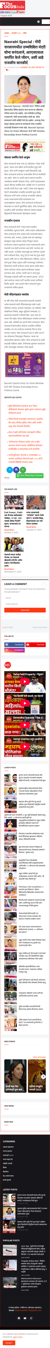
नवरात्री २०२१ (8, 1155)
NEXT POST (8, 627)
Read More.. (9, 530)
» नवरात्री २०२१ (15, 33)
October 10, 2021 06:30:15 (32, 67)
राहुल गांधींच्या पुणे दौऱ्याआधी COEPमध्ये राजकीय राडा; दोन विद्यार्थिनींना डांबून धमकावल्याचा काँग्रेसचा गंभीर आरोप (32, 956)
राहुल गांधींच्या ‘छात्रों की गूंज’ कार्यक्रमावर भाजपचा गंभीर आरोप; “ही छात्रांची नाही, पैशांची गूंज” (31, 876)
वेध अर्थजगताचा (8, 1176)
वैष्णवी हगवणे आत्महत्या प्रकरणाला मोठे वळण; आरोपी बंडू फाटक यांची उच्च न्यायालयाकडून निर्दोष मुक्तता (32, 903)
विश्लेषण (6, 1172)
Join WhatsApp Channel (31, 475)
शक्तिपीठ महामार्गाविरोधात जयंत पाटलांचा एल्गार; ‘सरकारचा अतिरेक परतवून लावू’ (30, 969)
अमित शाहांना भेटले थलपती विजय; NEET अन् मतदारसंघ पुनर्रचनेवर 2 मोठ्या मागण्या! (30, 1022)
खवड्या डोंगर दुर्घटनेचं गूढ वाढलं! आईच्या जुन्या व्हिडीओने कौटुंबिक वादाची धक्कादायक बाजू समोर (32, 804)
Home (6, 33)
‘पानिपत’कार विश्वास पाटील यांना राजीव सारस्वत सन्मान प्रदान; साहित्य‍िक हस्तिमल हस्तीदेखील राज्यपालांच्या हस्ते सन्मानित (25, 445)
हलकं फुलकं (7, 1180)
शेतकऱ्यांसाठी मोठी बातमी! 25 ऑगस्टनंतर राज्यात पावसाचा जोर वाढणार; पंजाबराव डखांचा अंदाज (30, 916)
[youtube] (25, 1318)
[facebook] (19, 1318)
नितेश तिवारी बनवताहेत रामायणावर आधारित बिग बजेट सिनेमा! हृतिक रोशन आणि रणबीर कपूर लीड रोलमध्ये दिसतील (25, 422)
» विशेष (24, 33)
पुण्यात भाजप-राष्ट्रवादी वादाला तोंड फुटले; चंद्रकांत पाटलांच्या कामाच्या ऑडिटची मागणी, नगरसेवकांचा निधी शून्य (32, 778)
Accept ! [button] (9, 1343)
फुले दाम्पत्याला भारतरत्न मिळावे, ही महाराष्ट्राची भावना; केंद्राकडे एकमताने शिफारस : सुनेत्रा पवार (32, 849)
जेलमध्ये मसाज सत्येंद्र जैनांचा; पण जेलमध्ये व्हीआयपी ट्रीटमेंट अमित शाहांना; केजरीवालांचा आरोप (13, 560)
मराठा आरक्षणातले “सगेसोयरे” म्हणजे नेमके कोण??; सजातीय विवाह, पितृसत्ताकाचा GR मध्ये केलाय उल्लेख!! (35, 518)
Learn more (17, 1337)
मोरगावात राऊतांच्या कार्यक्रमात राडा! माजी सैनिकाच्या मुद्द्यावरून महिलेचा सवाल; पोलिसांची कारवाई (31, 836)
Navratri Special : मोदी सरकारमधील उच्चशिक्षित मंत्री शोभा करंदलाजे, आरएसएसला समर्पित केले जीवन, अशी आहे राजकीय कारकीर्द (24, 52)
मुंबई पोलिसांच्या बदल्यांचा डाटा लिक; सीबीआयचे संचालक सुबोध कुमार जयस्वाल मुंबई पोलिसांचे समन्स (26, 409)
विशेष (5, 1167)
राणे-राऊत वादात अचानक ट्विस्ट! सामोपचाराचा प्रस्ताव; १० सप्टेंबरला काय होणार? (31, 929)
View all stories (39, 1057)
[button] (39, 21)
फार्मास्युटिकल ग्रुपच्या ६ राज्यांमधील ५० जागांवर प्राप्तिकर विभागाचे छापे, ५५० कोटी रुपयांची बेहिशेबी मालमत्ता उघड (25, 458)
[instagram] (31, 1318)
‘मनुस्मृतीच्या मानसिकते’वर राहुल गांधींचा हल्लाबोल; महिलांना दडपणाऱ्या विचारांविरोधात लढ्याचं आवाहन (32, 823)
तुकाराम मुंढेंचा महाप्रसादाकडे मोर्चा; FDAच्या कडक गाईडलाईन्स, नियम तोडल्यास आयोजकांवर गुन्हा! (30, 791)
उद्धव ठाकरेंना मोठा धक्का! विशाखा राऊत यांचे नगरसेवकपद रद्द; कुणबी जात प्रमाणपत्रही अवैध (32, 942)
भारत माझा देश (8, 1159)
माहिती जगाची (7, 1163)
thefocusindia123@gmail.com (28, 1310)
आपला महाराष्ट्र (8, 1147)
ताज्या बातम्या (7, 1151)
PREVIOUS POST (40, 627)
